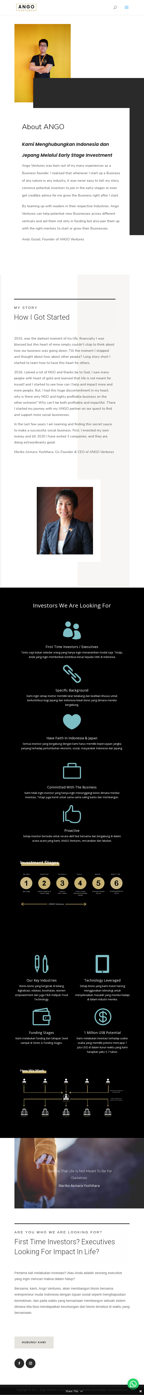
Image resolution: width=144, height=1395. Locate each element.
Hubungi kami (34, 1342)
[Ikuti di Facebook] (19, 1363)
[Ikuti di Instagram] (30, 1363)
